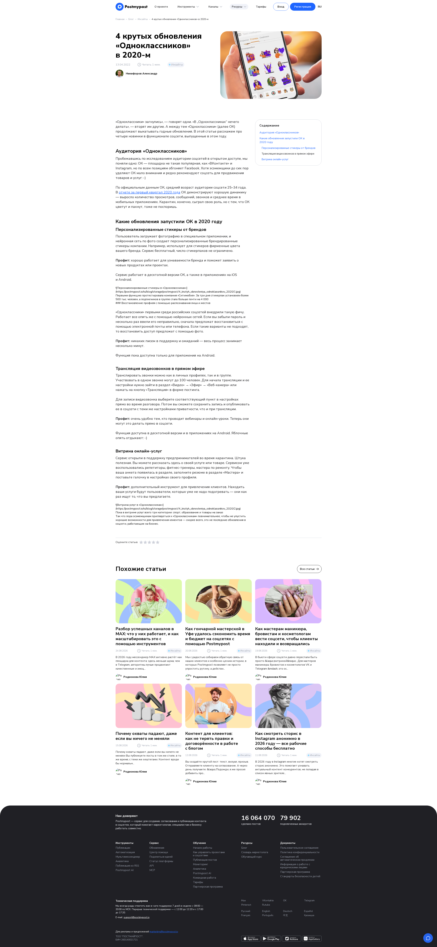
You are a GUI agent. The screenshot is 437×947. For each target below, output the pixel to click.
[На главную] (132, 7)
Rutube (266, 904)
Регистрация (302, 7)
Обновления (156, 848)
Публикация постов (205, 860)
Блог (131, 19)
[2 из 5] (145, 542)
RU (320, 7)
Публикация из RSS (127, 865)
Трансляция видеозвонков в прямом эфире (288, 153)
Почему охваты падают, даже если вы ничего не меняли (146, 736)
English (266, 911)
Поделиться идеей (161, 856)
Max (243, 900)
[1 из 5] (141, 542)
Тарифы (261, 6)
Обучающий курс (251, 856)
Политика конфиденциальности (299, 852)
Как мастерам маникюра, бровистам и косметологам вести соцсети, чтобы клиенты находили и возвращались (286, 636)
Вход (280, 7)
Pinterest (246, 904)
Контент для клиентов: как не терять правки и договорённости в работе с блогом (211, 741)
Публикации (123, 848)
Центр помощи (158, 852)
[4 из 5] (153, 542)
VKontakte (268, 900)
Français (245, 915)
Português (267, 915)
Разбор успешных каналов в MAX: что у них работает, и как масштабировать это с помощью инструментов (147, 636)
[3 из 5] (149, 542)
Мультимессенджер (128, 856)
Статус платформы (161, 861)
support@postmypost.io (137, 917)
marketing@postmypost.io (164, 931)
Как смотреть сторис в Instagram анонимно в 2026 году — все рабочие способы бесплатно (281, 741)
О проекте (161, 6)
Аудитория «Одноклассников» (279, 132)
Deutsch (287, 911)
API (151, 865)
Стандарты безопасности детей (300, 876)
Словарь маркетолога (254, 852)
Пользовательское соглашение (299, 848)
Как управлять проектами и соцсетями (209, 854)
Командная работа (204, 877)
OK (284, 900)
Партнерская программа (208, 886)
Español (308, 911)
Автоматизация (125, 852)
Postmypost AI (125, 870)
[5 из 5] (158, 542)
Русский (245, 911)
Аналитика (122, 861)
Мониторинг (200, 864)
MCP (152, 870)
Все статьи (307, 569)
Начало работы (202, 848)
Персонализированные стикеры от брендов (288, 148)
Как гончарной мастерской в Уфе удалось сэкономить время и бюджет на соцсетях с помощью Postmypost (217, 636)
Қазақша (309, 915)
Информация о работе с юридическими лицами (295, 866)
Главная (120, 19)
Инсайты (143, 19)
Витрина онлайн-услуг (275, 159)
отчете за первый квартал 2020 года (149, 192)
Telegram (309, 900)
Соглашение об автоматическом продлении (297, 858)
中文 (285, 915)
